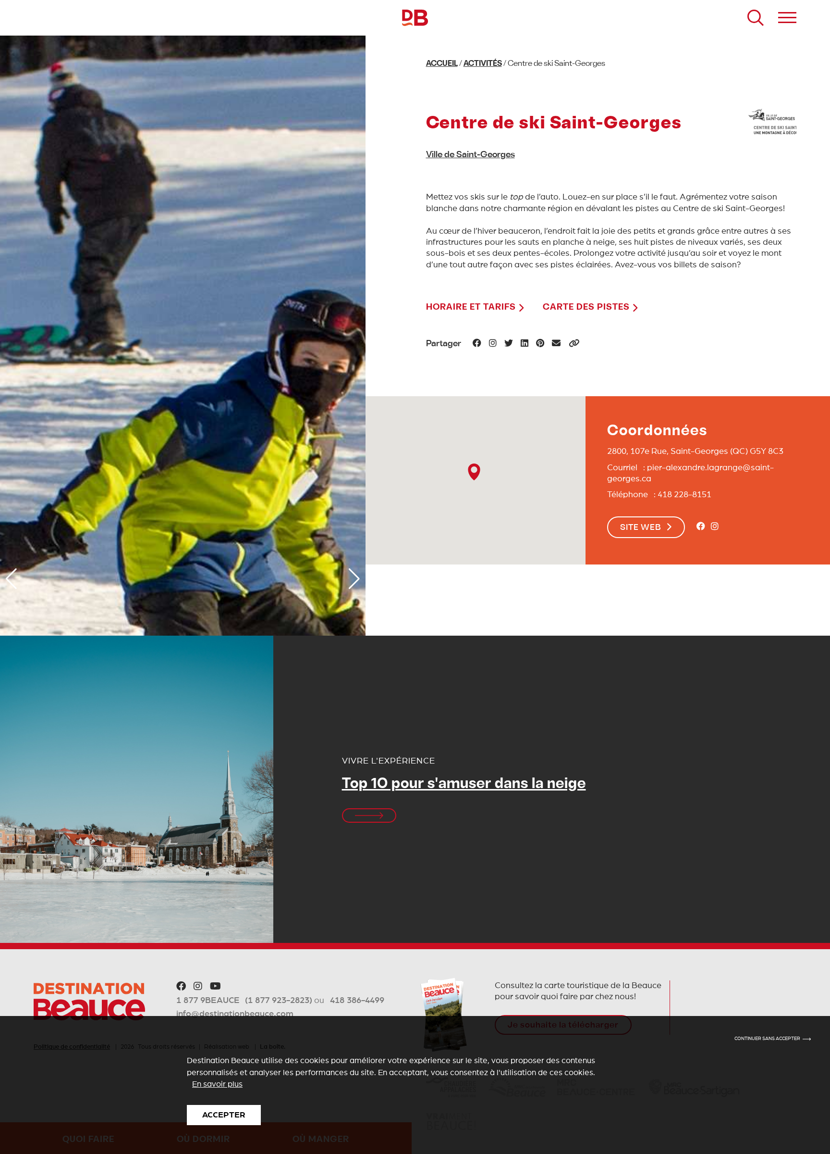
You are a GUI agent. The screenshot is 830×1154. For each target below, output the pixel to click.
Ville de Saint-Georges (470, 155)
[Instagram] (715, 527)
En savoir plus (217, 1084)
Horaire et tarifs (472, 307)
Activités (483, 64)
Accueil (442, 64)
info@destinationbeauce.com (234, 1014)
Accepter (223, 1115)
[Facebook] (700, 527)
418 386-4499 (357, 1000)
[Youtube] (215, 986)
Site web (640, 528)
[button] (11, 579)
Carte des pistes (587, 307)
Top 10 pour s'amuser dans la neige (464, 784)
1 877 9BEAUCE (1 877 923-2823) (244, 1000)
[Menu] (787, 18)
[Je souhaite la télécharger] (443, 1014)
